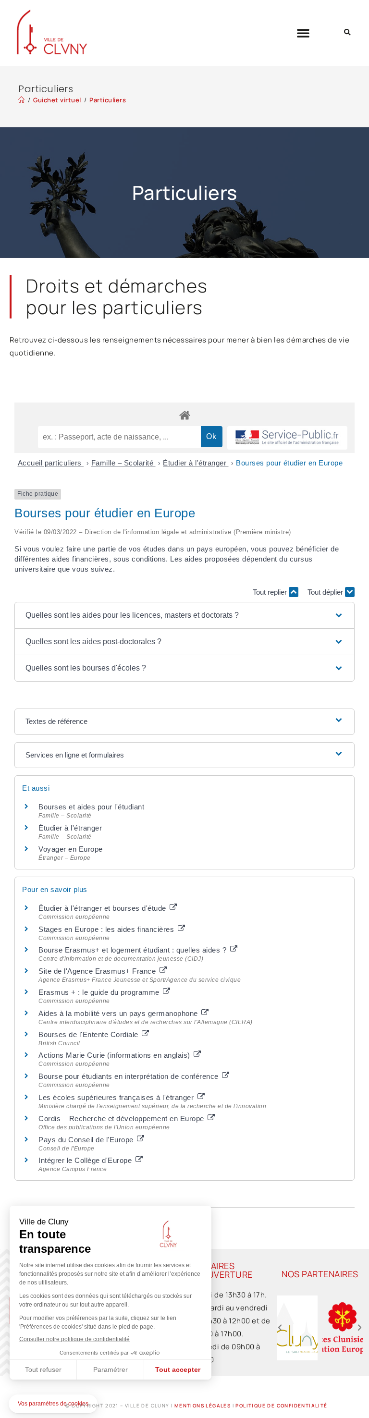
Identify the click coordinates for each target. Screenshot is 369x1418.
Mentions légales (202, 1405)
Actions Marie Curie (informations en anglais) (115, 1055)
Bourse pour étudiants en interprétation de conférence (129, 1076)
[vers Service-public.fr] (287, 438)
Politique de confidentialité (281, 1405)
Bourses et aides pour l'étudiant (91, 807)
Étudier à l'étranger (196, 463)
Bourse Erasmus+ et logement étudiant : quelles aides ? (133, 950)
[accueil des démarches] (184, 415)
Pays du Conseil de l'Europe (86, 1140)
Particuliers (107, 100)
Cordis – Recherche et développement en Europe (122, 1118)
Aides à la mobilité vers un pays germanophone (119, 1013)
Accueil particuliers (51, 463)
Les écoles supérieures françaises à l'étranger (117, 1097)
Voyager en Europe (70, 849)
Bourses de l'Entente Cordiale (89, 1034)
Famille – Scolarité (123, 463)
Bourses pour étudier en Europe (289, 463)
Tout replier (271, 592)
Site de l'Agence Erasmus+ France (98, 971)
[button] (303, 33)
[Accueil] (21, 100)
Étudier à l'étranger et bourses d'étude (103, 908)
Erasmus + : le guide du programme (99, 992)
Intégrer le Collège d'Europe (86, 1160)
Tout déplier (326, 592)
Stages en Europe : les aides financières (107, 929)
